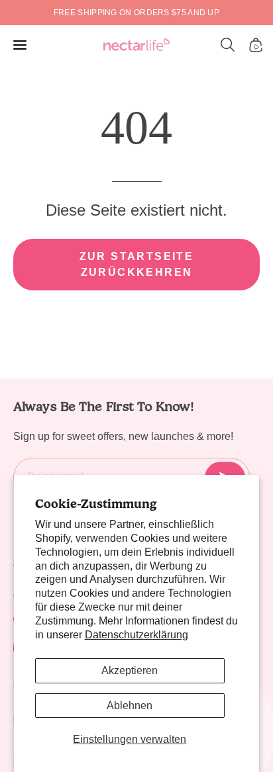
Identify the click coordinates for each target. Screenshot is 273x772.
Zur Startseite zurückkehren (137, 264)
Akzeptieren (129, 670)
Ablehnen (129, 705)
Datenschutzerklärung (136, 634)
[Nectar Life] (136, 45)
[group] (136, 12)
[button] (228, 45)
